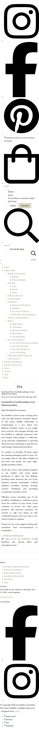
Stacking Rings (18, 337)
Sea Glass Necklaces (20, 311)
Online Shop (9, 270)
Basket (13, 206)
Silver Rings (17, 333)
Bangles (15, 277)
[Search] (33, 253)
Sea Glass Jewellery (16, 340)
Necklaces (12, 302)
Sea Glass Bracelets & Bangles (25, 343)
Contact (7, 371)
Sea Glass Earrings (20, 346)
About (6, 368)
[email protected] (6, 597)
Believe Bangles (19, 280)
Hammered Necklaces (21, 305)
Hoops (15, 289)
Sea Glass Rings (19, 352)
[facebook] (21, 660)
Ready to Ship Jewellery (18, 318)
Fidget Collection (15, 296)
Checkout (25, 206)
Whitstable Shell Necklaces (24, 315)
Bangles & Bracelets (17, 274)
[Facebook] (21, 97)
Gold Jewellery (14, 299)
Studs (14, 292)
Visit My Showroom (12, 365)
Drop (14, 286)
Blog (6, 374)
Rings (10, 321)
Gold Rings (17, 327)
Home (6, 267)
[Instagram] (21, 40)
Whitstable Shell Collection (20, 356)
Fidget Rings (17, 324)
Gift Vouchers (14, 359)
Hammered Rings (19, 330)
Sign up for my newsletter (18, 539)
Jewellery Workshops (13, 362)
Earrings (11, 283)
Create (17, 711)
